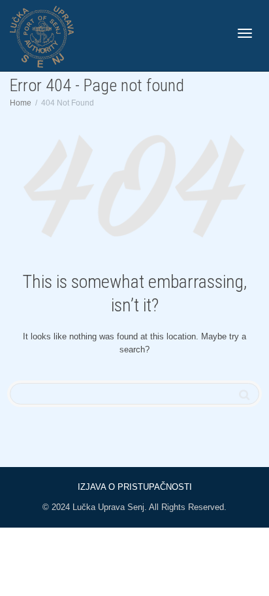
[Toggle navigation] (244, 33)
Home (20, 102)
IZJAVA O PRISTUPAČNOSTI (135, 487)
